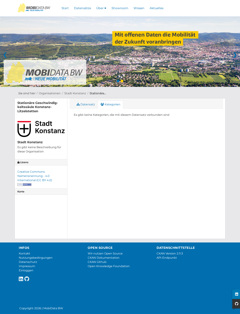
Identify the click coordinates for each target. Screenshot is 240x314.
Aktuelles (156, 8)
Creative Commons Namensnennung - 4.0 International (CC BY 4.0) (34, 176)
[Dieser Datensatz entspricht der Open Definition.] (24, 184)
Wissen (139, 8)
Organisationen (50, 93)
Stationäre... (98, 93)
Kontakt (24, 253)
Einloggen (26, 270)
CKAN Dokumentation (103, 257)
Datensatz (87, 104)
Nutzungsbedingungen (36, 257)
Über (100, 8)
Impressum (27, 266)
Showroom (120, 8)
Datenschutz (28, 262)
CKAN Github (97, 262)
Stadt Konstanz (75, 93)
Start (65, 8)
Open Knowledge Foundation (109, 266)
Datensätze (82, 8)
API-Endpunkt (167, 257)
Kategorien (112, 104)
